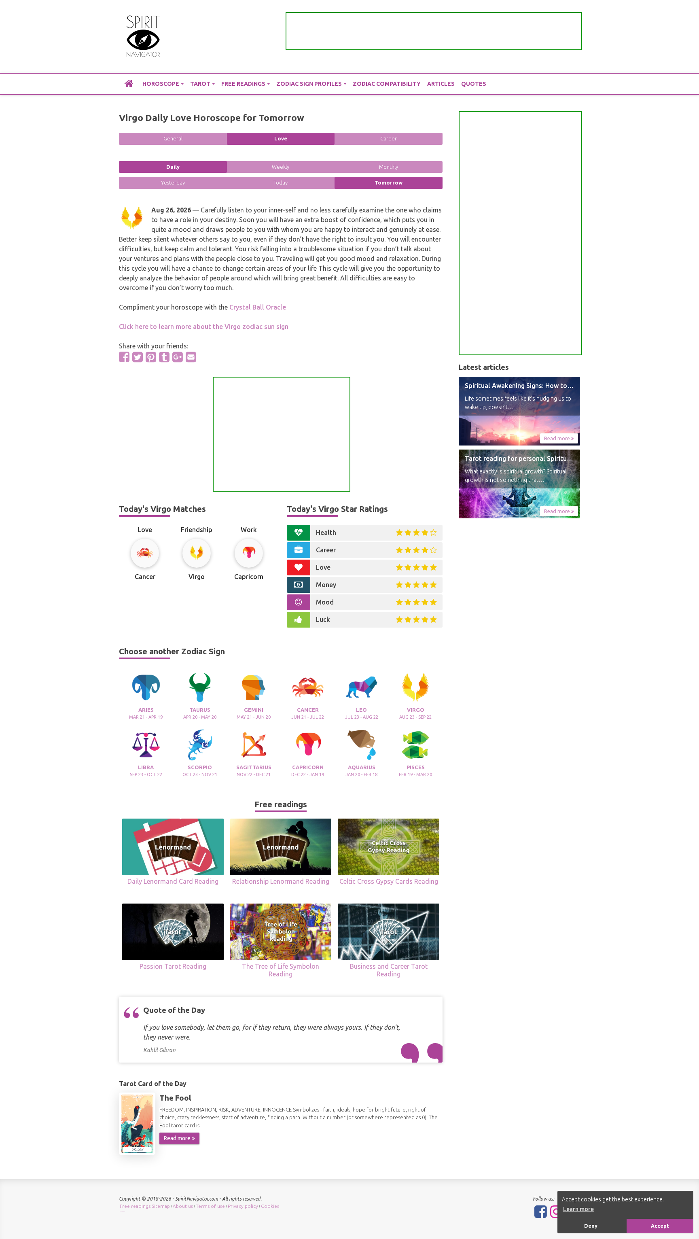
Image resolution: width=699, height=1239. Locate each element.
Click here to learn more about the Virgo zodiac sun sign (203, 326)
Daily (173, 167)
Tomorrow (388, 182)
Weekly (280, 167)
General (172, 138)
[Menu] (574, 36)
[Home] (129, 83)
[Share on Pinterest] (151, 357)
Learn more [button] (578, 1209)
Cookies (270, 1206)
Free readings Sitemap (145, 1206)
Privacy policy (243, 1206)
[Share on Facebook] (124, 357)
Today (280, 182)
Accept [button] (660, 1225)
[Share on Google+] (177, 357)
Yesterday (173, 182)
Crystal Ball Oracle (257, 307)
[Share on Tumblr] (164, 357)
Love (280, 138)
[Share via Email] (191, 357)
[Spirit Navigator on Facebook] (540, 1211)
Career (388, 138)
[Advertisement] (433, 31)
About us (183, 1206)
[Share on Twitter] (137, 357)
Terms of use (210, 1206)
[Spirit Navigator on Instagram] (556, 1211)
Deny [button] (590, 1225)
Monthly (388, 167)
